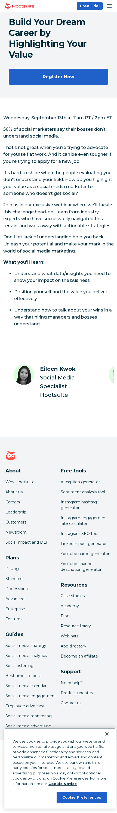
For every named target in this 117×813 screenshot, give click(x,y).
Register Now (58, 76)
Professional (17, 588)
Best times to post (23, 675)
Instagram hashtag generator (79, 505)
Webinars (69, 636)
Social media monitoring (28, 716)
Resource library (76, 626)
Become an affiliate (79, 656)
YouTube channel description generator (81, 566)
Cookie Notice (62, 783)
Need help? (72, 682)
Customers (15, 522)
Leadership (15, 512)
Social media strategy (25, 645)
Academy (70, 605)
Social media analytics (26, 655)
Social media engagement (30, 695)
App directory (73, 646)
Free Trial (90, 6)
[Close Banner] (107, 734)
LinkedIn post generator (84, 543)
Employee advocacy (24, 705)
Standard (14, 578)
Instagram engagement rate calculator (84, 520)
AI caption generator (80, 481)
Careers (12, 502)
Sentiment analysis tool (83, 492)
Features (13, 618)
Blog (65, 615)
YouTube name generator (85, 553)
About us (14, 492)
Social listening (19, 665)
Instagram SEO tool (79, 533)
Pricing (12, 568)
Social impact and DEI (26, 542)
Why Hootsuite (20, 481)
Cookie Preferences (81, 797)
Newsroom (16, 532)
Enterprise (15, 608)
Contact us (71, 702)
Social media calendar (26, 685)
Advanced (14, 598)
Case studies (73, 595)
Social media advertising (28, 726)
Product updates (77, 692)
